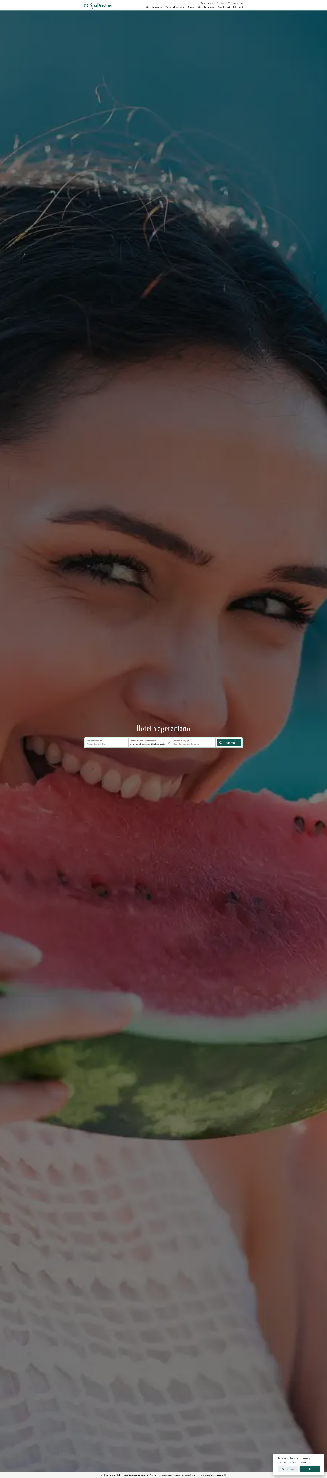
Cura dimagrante (206, 7)
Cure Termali (224, 7)
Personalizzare (288, 1469)
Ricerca (230, 742)
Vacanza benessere (174, 7)
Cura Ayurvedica (154, 7)
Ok (310, 1469)
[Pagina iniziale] (98, 5)
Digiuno (191, 7)
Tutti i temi (238, 7)
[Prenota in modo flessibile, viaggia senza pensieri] (225, 1475)
